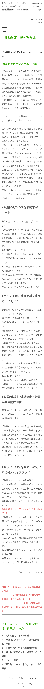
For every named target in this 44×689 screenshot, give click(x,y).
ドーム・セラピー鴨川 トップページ (22, 678)
